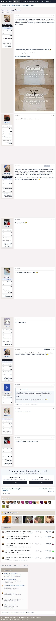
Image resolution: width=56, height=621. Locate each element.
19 (28, 533)
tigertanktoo (48, 558)
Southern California (7, 339)
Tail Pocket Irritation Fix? (10, 605)
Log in (42, 482)
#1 (53, 15)
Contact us (3, 619)
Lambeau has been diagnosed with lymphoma (18, 531)
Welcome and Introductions (10, 602)
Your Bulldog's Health (22, 533)
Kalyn (50, 544)
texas (10, 429)
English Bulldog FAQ (8, 582)
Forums (16, 1)
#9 (53, 408)
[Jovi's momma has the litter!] (7, 519)
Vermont (10, 134)
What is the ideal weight (10, 579)
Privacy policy (17, 619)
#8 (53, 384)
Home (10, 1)
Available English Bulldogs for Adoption (12, 576)
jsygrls (49, 538)
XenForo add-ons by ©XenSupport (35, 617)
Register (15, 482)
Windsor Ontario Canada (8, 291)
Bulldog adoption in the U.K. (11, 573)
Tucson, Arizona (8, 38)
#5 (53, 268)
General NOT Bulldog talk (9, 590)
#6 (53, 318)
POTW (36, 1)
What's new (23, 1)
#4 (53, 219)
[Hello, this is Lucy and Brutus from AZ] (39, 519)
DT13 (50, 551)
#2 (53, 115)
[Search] (53, 1)
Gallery (31, 1)
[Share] (52, 16)
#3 (53, 166)
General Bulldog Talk (23, 560)
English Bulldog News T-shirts (22, 56)
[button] (19, 1)
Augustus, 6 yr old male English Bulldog (13, 599)
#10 (53, 437)
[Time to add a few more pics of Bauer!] (49, 519)
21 (32, 533)
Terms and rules (9, 619)
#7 (53, 349)
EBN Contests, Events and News (24, 540)
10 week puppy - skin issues (11, 593)
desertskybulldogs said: (21, 389)
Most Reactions (6, 498)
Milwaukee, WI (8, 238)
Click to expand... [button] (35, 401)
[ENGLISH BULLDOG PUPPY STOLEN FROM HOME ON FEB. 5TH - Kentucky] (28, 519)
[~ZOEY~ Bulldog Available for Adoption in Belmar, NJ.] (17, 519)
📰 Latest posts (8, 570)
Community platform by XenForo (14, 617)
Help (22, 619)
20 (30, 533)
